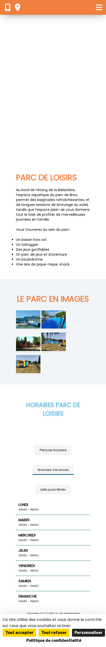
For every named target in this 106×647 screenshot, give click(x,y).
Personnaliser (88, 632)
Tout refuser (54, 632)
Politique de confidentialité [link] (53, 640)
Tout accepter (19, 632)
